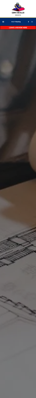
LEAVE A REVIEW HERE (18, 28)
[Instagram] (32, 21)
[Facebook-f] (28, 21)
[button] (3, 21)
